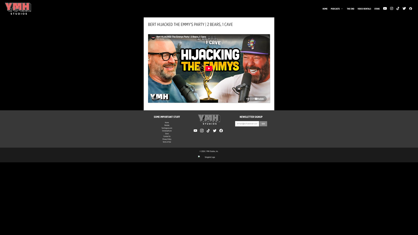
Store (167, 133)
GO (263, 124)
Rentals (166, 125)
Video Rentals (364, 8)
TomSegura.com (167, 128)
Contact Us (166, 136)
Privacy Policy (167, 139)
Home (325, 8)
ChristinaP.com (167, 130)
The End (350, 8)
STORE (377, 8)
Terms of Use (167, 142)
